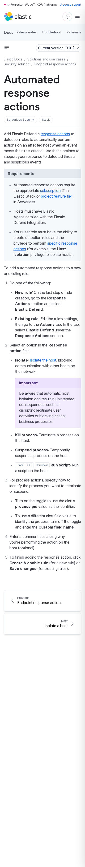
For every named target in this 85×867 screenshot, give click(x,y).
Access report (70, 4)
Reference (74, 32)
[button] (20, 119)
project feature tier (56, 196)
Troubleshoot (51, 32)
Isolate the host (43, 360)
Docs (8, 32)
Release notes (26, 32)
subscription (50, 190)
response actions (55, 133)
